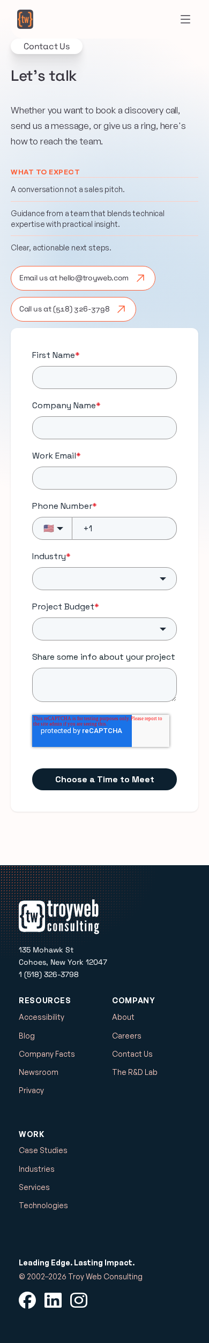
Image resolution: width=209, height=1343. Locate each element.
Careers (126, 1035)
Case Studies (43, 1150)
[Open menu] (185, 19)
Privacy (31, 1090)
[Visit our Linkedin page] (53, 1300)
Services (34, 1187)
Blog (27, 1035)
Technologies (43, 1205)
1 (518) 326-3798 (49, 974)
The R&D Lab (135, 1072)
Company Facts (47, 1053)
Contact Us (132, 1053)
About (123, 1016)
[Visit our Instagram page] (78, 1300)
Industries (37, 1168)
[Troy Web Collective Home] (25, 19)
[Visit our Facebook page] (27, 1300)
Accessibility (41, 1016)
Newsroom (38, 1072)
